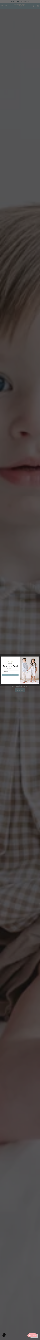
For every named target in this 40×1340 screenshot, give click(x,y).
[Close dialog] (38, 657)
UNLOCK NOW (10, 674)
